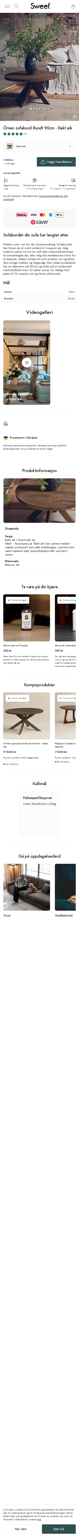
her (39, 1519)
